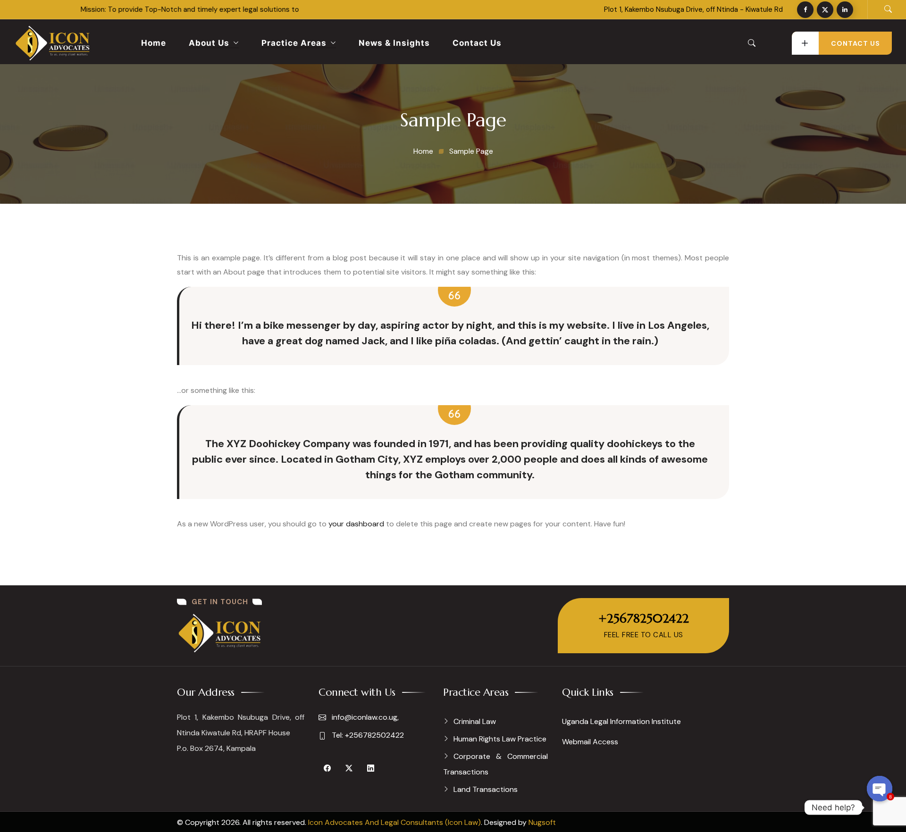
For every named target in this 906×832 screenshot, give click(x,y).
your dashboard (356, 524)
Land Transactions (485, 789)
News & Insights (394, 43)
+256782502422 (643, 618)
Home (153, 43)
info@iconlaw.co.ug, (364, 717)
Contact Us (477, 43)
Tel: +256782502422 (367, 735)
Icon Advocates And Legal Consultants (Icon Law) (394, 822)
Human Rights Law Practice (499, 739)
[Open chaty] (879, 788)
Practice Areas (294, 43)
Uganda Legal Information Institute (621, 721)
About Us (209, 43)
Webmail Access (590, 742)
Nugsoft (542, 822)
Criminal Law (474, 721)
